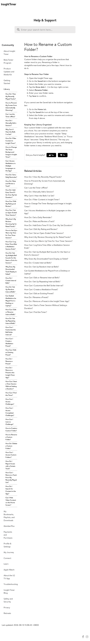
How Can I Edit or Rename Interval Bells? (11, 312)
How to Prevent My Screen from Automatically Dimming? (11, 106)
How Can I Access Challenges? (10, 401)
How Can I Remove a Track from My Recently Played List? (11, 477)
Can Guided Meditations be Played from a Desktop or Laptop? (11, 301)
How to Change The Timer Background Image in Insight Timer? (11, 152)
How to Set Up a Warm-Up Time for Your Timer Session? (11, 234)
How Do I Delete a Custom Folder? (11, 446)
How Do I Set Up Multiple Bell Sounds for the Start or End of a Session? (11, 258)
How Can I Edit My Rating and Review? (11, 203)
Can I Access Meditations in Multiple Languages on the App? (11, 166)
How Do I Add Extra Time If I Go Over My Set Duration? (11, 193)
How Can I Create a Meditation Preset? (9, 342)
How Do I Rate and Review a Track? (11, 183)
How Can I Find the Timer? (11, 394)
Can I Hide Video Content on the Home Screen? (11, 501)
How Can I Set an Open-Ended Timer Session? (11, 212)
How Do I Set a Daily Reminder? (11, 175)
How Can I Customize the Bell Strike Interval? (11, 331)
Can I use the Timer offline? (10, 115)
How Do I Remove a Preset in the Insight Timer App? (10, 372)
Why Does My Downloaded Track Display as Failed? (11, 270)
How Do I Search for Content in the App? (11, 490)
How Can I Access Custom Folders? (11, 454)
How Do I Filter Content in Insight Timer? (11, 140)
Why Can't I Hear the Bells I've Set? (10, 131)
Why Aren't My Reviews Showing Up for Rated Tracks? (11, 223)
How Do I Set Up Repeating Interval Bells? (10, 320)
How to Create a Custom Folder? (11, 429)
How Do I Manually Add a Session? (11, 123)
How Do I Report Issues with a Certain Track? (10, 465)
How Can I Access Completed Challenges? (10, 412)
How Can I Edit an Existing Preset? (11, 352)
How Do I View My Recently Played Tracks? (11, 96)
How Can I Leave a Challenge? (9, 421)
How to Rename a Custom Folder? (11, 437)
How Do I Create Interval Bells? (11, 280)
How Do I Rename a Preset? (9, 361)
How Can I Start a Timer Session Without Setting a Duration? (11, 385)
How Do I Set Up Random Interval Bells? (10, 289)
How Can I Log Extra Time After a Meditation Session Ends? (11, 245)
